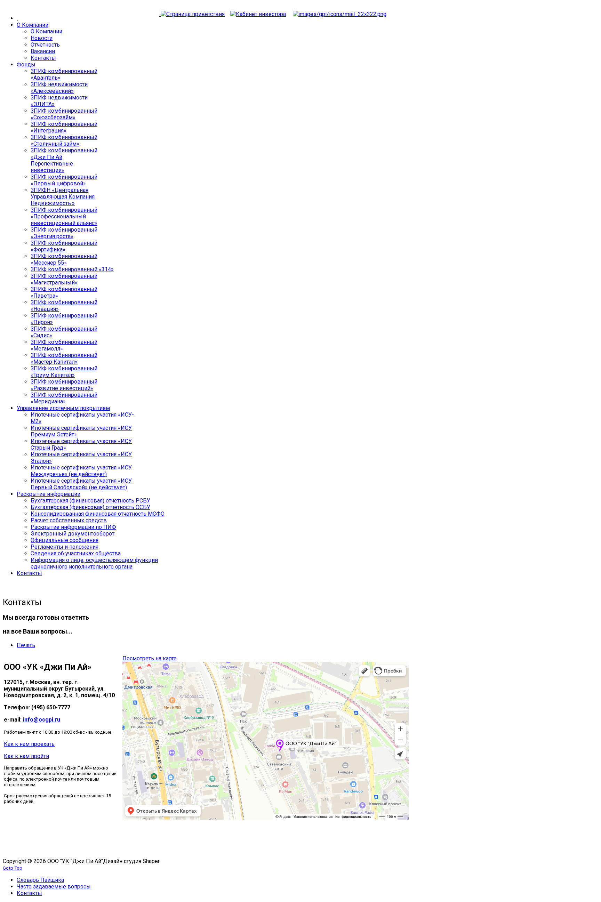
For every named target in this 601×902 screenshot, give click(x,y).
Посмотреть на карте (149, 658)
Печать (26, 645)
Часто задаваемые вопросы (54, 886)
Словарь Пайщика (40, 880)
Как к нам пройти (26, 756)
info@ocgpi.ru (41, 719)
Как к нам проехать (29, 744)
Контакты (29, 893)
